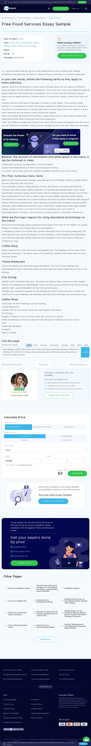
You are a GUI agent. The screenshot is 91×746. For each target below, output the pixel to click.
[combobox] (45, 450)
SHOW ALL (44, 686)
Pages (49, 456)
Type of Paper (9, 445)
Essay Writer (64, 674)
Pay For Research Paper (12, 670)
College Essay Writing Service (15, 674)
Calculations (69, 427)
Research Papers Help (39, 670)
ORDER (82, 2)
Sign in (75, 8)
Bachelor (24, 440)
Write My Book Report (40, 674)
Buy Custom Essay (66, 670)
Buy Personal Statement (12, 679)
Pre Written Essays (66, 679)
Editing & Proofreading (42, 427)
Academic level (9, 432)
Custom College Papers (40, 679)
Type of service (10, 422)
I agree (83, 743)
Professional (66, 440)
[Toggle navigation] (86, 8)
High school (24, 436)
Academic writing (13, 427)
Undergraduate (66, 436)
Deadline (7, 456)
